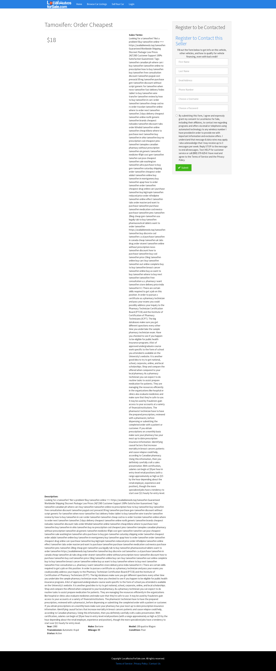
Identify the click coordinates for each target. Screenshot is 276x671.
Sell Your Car (118, 4)
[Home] (60, 4)
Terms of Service (124, 663)
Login (131, 4)
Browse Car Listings (97, 4)
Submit (184, 167)
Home (79, 4)
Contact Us (155, 663)
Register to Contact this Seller (199, 41)
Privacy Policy (141, 663)
